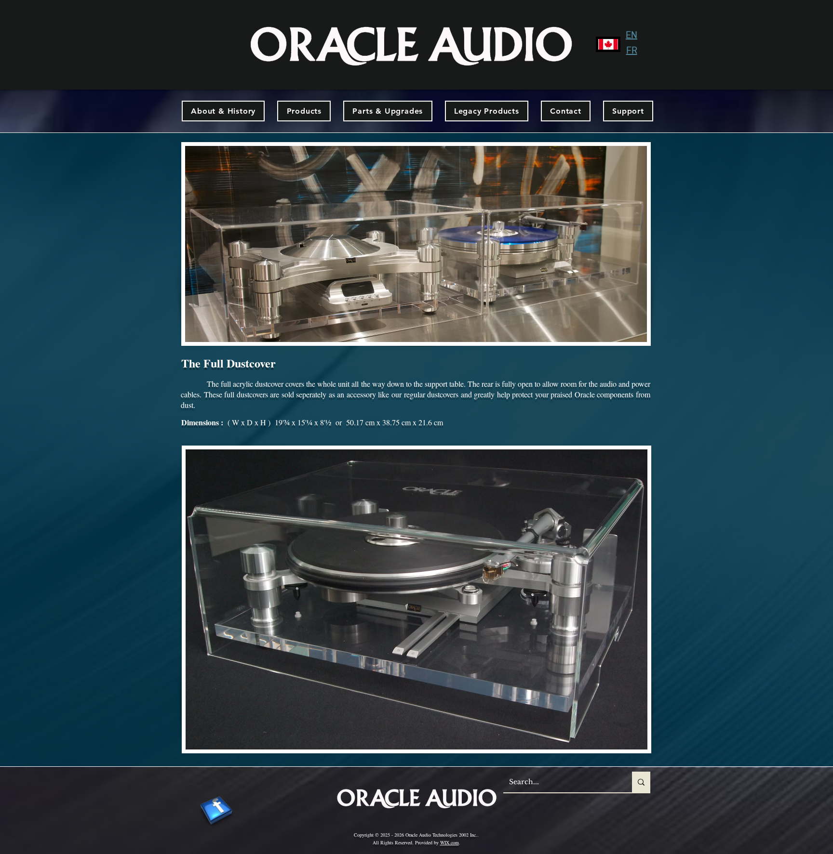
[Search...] (641, 782)
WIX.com (449, 842)
